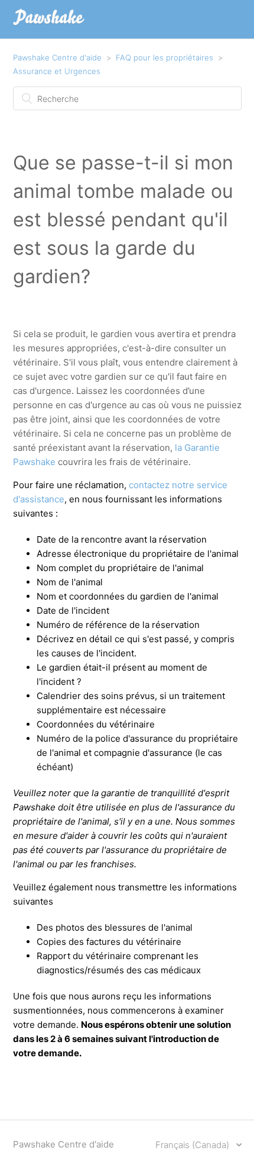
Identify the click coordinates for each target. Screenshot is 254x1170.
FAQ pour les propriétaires (164, 57)
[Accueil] (49, 25)
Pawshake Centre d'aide (57, 57)
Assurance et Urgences (56, 71)
